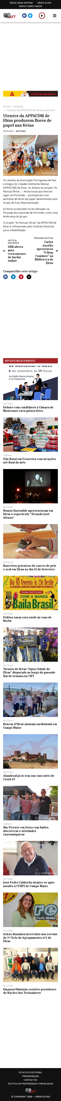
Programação (30, 1076)
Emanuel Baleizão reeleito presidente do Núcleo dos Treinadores (29, 991)
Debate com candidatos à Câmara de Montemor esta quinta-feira (28, 409)
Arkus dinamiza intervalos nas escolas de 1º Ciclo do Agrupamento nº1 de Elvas (30, 937)
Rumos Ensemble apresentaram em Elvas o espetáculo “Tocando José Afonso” (28, 514)
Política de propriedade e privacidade (30, 1083)
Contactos (30, 1079)
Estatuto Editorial (30, 1072)
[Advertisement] (30, 54)
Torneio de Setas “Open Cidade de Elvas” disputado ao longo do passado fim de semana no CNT (29, 672)
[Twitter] (30, 15)
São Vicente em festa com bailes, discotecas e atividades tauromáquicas (26, 831)
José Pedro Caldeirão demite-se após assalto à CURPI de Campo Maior (28, 884)
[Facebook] (24, 15)
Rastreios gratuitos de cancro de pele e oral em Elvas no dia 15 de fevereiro (29, 567)
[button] (42, 15)
